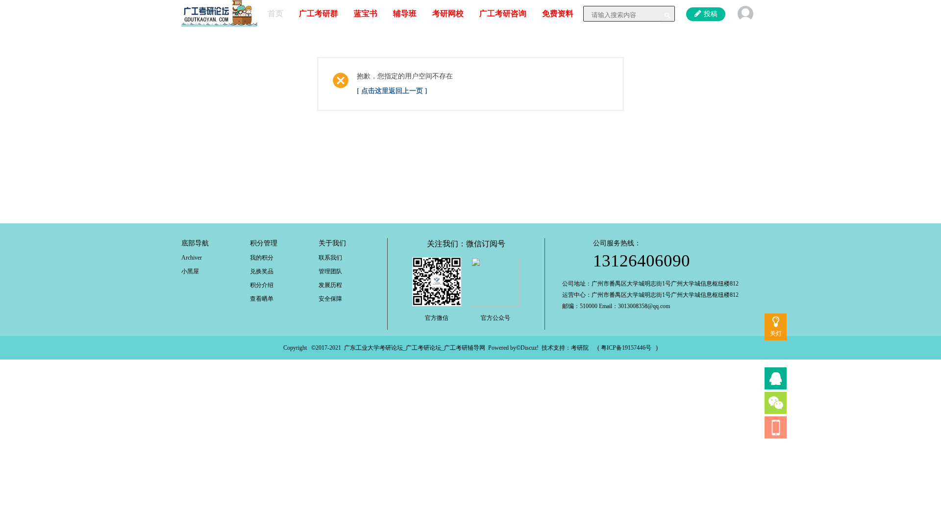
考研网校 (448, 13)
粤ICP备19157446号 (626, 347)
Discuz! (529, 347)
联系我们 (330, 257)
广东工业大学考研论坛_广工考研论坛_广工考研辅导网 (414, 347)
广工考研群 (318, 13)
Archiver (191, 257)
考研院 (580, 347)
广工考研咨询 (502, 13)
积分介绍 (261, 285)
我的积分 (261, 257)
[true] (667, 15)
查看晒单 (261, 298)
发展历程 (330, 285)
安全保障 (330, 298)
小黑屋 (190, 271)
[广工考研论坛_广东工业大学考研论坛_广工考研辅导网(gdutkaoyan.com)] (219, 12)
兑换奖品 (261, 271)
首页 (275, 13)
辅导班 (405, 13)
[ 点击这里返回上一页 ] (392, 91)
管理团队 (330, 271)
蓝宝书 (365, 13)
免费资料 (557, 13)
